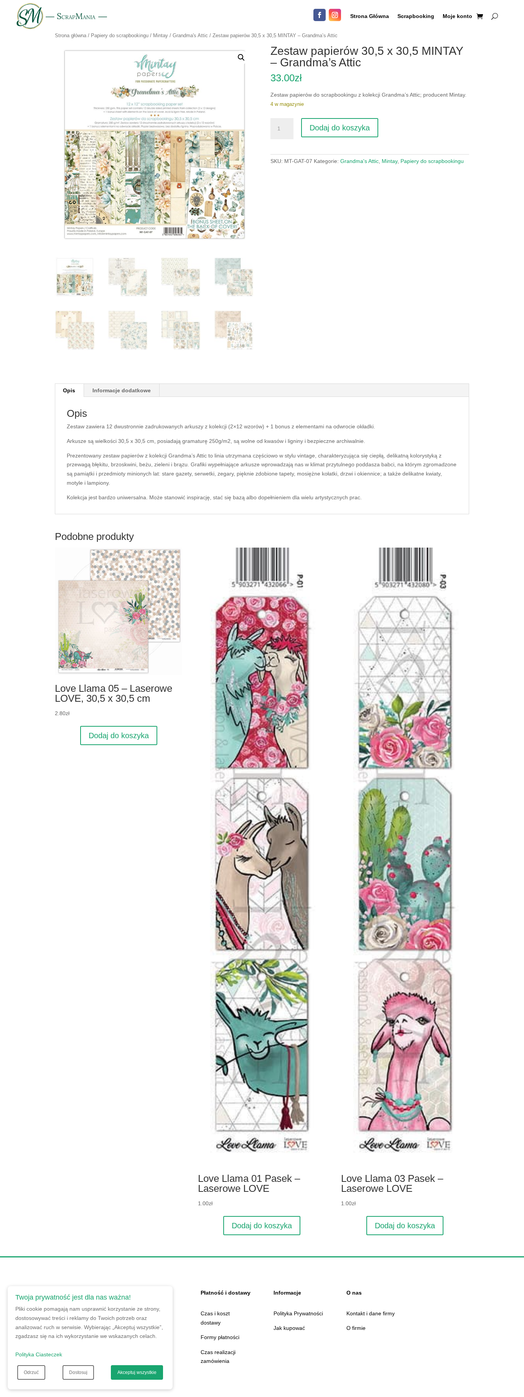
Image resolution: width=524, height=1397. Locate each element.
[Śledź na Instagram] (335, 15)
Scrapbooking (415, 16)
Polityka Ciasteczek (38, 1354)
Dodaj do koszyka (340, 127)
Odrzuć (31, 1372)
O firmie (356, 1328)
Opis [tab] (69, 390)
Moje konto (457, 16)
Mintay (160, 35)
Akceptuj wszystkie (137, 1372)
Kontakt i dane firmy (370, 1313)
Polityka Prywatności (298, 1313)
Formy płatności (220, 1337)
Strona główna (70, 35)
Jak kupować (289, 1328)
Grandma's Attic (190, 35)
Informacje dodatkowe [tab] (121, 390)
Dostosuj (78, 1372)
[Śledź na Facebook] (319, 15)
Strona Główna (369, 16)
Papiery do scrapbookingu (119, 35)
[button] (241, 57)
